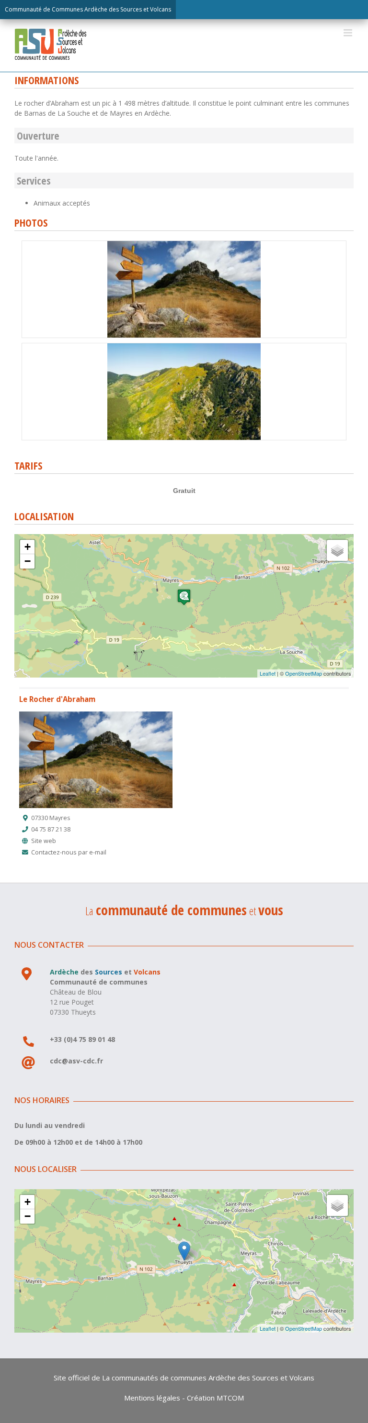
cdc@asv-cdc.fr (76, 1060)
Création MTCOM (215, 1397)
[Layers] (337, 550)
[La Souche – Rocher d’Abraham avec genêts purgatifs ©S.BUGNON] (184, 346)
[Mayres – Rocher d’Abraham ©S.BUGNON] (184, 244)
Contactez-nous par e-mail (68, 852)
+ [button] (27, 547)
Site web (43, 841)
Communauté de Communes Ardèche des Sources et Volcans (88, 9)
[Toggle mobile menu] (349, 33)
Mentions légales (152, 1397)
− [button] (27, 561)
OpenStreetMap (303, 673)
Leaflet (268, 673)
